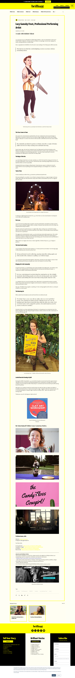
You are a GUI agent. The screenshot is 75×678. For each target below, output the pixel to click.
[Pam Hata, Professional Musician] (37, 610)
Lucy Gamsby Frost (43, 591)
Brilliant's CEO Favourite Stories (46, 11)
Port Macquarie (24, 591)
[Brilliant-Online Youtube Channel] (44, 630)
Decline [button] (59, 675)
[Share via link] (24, 595)
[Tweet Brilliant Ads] (35, 630)
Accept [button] (54, 675)
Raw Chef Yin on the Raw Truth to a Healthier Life (17, 617)
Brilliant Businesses (36, 11)
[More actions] (58, 20)
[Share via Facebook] (16, 595)
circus (50, 591)
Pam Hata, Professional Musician (36, 617)
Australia (18, 591)
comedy (36, 591)
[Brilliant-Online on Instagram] (38, 630)
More (54, 11)
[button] (72, 5)
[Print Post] (27, 595)
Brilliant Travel (28, 11)
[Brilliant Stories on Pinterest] (41, 630)
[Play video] (37, 440)
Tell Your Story (9, 638)
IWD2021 (31, 591)
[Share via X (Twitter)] (19, 595)
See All (63, 603)
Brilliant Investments (20, 11)
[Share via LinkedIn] (21, 595)
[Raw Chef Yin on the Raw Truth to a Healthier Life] (18, 610)
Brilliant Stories (12, 11)
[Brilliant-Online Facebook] (32, 630)
